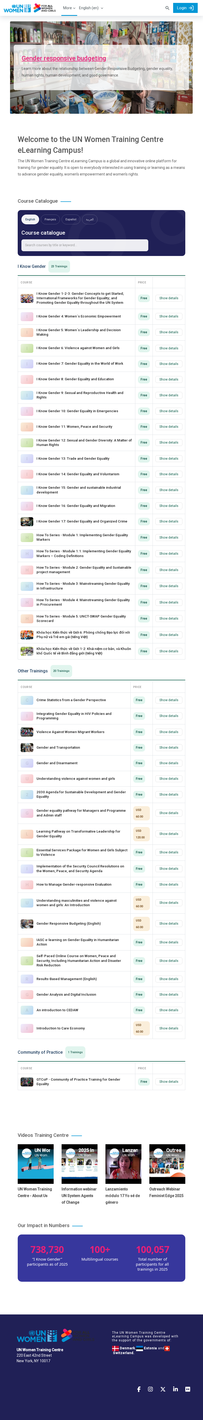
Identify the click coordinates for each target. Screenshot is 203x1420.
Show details (168, 298)
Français (50, 219)
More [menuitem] (67, 8)
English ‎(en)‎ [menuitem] (89, 8)
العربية (90, 219)
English (30, 219)
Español (71, 219)
